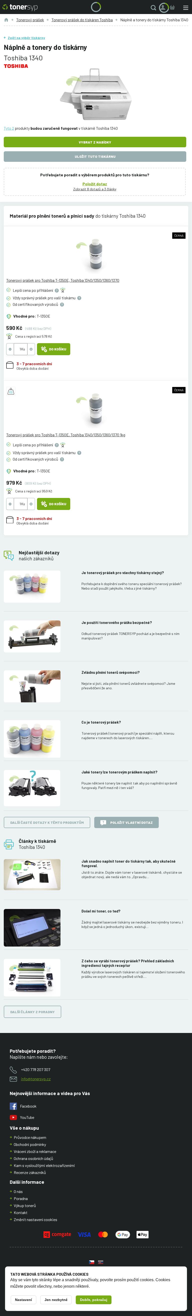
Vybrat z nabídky (95, 142)
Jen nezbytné (56, 1300)
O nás (18, 1191)
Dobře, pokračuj (93, 1300)
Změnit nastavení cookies (35, 1219)
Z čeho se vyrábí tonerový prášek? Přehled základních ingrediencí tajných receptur (128, 963)
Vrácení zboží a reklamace (35, 1151)
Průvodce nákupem (30, 1137)
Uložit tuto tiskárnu (95, 156)
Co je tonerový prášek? (101, 722)
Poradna (21, 1198)
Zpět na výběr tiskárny (26, 38)
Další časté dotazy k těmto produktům (47, 822)
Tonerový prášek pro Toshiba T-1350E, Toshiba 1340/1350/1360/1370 (62, 280)
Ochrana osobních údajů (33, 1158)
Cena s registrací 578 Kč (33, 336)
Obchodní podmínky (30, 1144)
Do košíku (57, 349)
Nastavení (23, 1300)
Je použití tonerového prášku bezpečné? (117, 622)
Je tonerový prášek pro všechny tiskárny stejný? (123, 573)
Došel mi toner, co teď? (101, 911)
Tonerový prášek (30, 19)
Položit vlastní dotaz (131, 822)
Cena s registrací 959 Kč (33, 491)
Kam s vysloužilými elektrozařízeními (44, 1165)
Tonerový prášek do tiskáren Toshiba (82, 19)
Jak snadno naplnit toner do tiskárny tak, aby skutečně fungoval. (129, 863)
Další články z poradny (32, 1012)
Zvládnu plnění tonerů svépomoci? (111, 672)
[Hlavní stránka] (20, 7)
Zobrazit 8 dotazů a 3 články (94, 189)
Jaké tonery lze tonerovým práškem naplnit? (120, 772)
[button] (154, 8)
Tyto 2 (9, 128)
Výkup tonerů (25, 1205)
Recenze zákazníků (30, 1172)
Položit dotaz (94, 183)
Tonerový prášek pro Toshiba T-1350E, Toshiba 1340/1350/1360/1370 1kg (65, 434)
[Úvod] (6, 20)
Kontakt (21, 1212)
